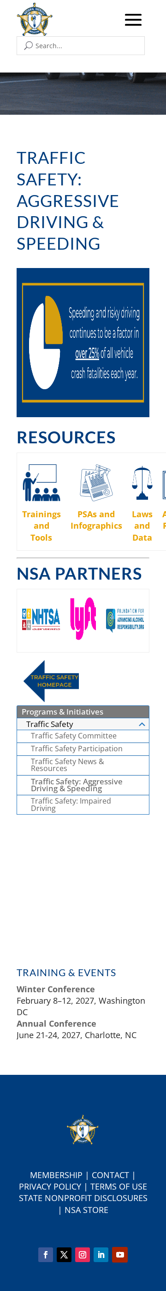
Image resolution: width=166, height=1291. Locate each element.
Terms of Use (118, 1186)
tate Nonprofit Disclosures (86, 1197)
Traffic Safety (49, 724)
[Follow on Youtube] (120, 1255)
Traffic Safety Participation (77, 748)
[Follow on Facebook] (45, 1254)
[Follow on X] (64, 1254)
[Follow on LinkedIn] (101, 1254)
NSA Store (86, 1209)
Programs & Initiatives (62, 711)
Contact (110, 1174)
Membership (56, 1174)
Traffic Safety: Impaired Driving (71, 804)
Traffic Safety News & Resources (67, 765)
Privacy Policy (50, 1186)
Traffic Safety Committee (74, 736)
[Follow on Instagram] (82, 1254)
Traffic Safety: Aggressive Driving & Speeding (77, 785)
